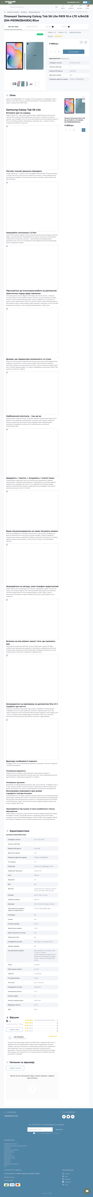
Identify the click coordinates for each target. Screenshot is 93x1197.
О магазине (7, 1147)
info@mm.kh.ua (9, 1177)
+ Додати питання (15, 1068)
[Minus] (51, 51)
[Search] (56, 7)
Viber (66, 1176)
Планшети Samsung (34, 12)
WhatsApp (67, 1179)
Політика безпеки (45, 1133)
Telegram (67, 1173)
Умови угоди (7, 1153)
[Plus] (59, 51)
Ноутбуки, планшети (13, 12)
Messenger (68, 1181)
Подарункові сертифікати (11, 1163)
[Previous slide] (11, 83)
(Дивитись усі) (65, 58)
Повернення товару (9, 1157)
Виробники (7, 1161)
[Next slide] (38, 83)
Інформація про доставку (11, 1149)
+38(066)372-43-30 (11, 1116)
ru (88, 2)
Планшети (24, 12)
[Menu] (2, 2)
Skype (66, 1184)
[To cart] (83, 130)
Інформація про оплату (10, 1143)
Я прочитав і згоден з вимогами (48, 1133)
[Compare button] (85, 42)
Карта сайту (7, 1159)
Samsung (78, 32)
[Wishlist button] (81, 42)
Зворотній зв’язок (9, 1155)
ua (85, 2)
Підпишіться (59, 1129)
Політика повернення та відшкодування (15, 1145)
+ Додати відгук (14, 1029)
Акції (5, 1165)
